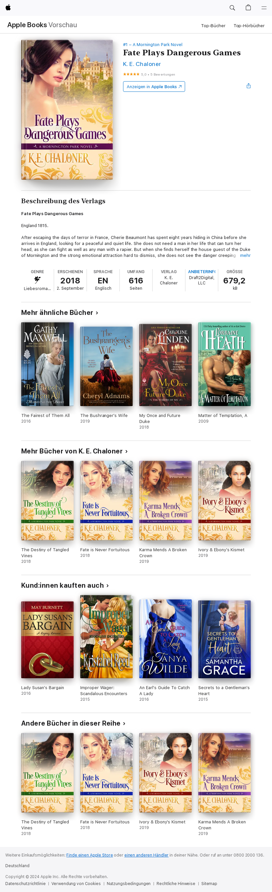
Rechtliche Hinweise (176, 883)
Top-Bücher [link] (213, 25)
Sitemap (209, 883)
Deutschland (17, 865)
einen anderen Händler (146, 855)
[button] (232, 8)
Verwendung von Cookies (76, 883)
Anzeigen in (152, 86)
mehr (245, 255)
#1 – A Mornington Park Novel (152, 44)
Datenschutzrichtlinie (25, 883)
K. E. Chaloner (142, 63)
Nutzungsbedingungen (129, 883)
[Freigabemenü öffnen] (248, 86)
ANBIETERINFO (202, 271)
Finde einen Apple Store (89, 855)
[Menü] (264, 8)
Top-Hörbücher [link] (249, 25)
